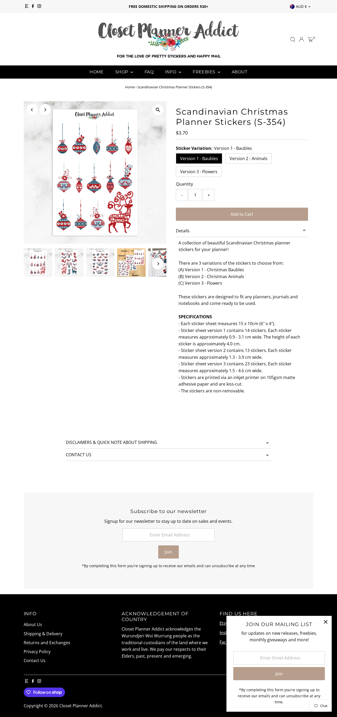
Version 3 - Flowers (198, 172)
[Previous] (32, 110)
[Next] (45, 110)
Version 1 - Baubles (199, 158)
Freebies (204, 71)
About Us (33, 624)
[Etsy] (26, 6)
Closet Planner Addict (80, 706)
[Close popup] (325, 622)
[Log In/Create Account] (301, 39)
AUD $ (301, 6)
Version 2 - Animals (248, 158)
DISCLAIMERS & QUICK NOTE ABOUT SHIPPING (111, 442)
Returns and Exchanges (47, 643)
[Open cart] (310, 39)
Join (168, 552)
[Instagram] (39, 6)
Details (183, 231)
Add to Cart (242, 214)
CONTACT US (78, 455)
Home (97, 71)
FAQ (149, 71)
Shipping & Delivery (43, 634)
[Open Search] (292, 39)
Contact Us (35, 660)
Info (171, 71)
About (239, 71)
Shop (122, 71)
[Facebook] (33, 6)
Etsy (224, 623)
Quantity (184, 184)
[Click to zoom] (158, 110)
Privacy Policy (37, 651)
